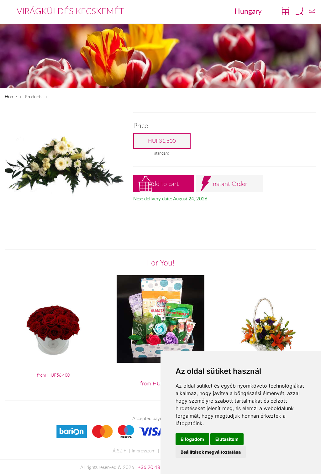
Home (11, 96)
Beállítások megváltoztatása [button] (211, 452)
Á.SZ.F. (120, 450)
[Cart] (285, 11)
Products (33, 96)
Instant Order (229, 183)
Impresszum (143, 450)
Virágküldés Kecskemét (70, 11)
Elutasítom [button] (227, 439)
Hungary (248, 11)
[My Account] (312, 11)
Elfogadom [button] (192, 439)
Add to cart (164, 183)
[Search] (299, 11)
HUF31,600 (162, 140)
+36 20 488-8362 (157, 467)
